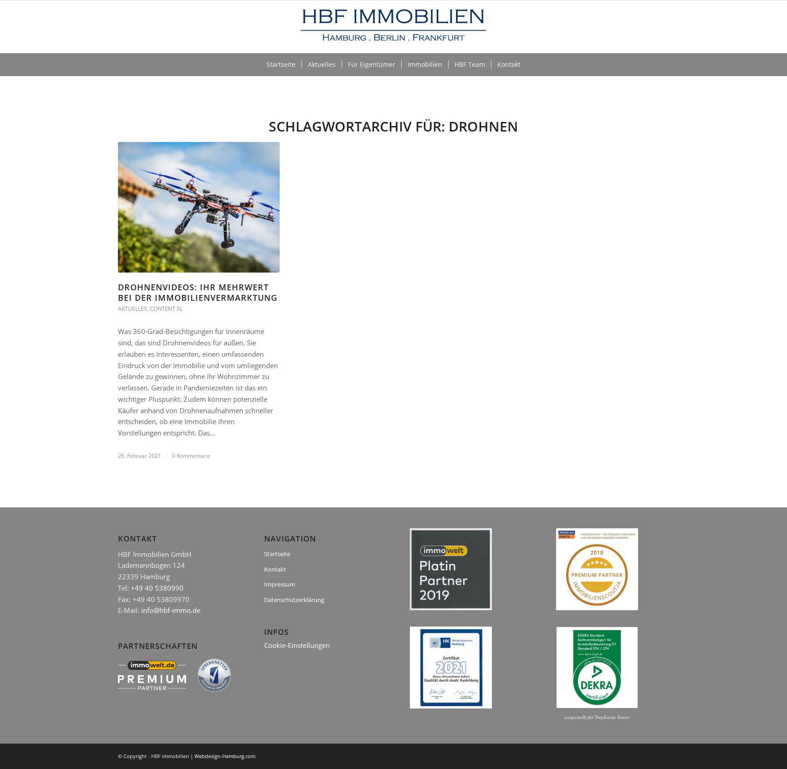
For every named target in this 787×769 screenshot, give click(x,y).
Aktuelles (132, 309)
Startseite (277, 554)
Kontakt (275, 569)
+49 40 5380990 (157, 587)
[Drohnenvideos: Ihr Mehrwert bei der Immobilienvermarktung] (199, 207)
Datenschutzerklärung (294, 600)
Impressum (279, 584)
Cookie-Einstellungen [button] (297, 645)
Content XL (166, 309)
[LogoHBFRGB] (393, 26)
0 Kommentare (191, 456)
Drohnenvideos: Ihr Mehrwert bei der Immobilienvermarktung (197, 292)
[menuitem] (281, 64)
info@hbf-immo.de (170, 610)
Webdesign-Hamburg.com (225, 756)
